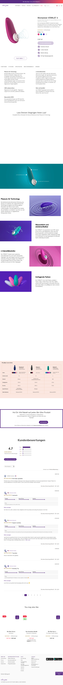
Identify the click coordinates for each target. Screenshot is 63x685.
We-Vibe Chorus (11, 631)
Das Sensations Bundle (31, 631)
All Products (35, 5)
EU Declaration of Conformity (34, 665)
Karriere (2, 661)
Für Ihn (28, 5)
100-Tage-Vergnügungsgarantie (25, 665)
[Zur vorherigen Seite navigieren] (22, 595)
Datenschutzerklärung (38, 425)
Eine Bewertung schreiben (10, 459)
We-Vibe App (23, 658)
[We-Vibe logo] (5, 5)
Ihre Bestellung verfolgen (24, 662)
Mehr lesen (28, 540)
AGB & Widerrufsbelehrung (35, 659)
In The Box (11, 66)
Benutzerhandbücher (12, 660)
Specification (18, 66)
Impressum (33, 662)
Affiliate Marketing (11, 658)
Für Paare (17, 5)
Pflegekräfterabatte (11, 663)
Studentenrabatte (11, 661)
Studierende (3, 663)
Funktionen (4, 66)
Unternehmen (3, 658)
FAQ (21, 660)
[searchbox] (8, 466)
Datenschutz (33, 660)
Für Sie (23, 5)
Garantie (22, 667)
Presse (2, 660)
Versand (37, 66)
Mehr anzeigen (7, 507)
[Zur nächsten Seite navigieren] (40, 595)
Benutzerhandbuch (29, 66)
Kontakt (22, 670)
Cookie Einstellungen (35, 667)
